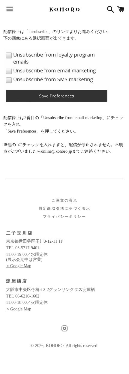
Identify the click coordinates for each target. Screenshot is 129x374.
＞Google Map (18, 266)
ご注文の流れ (64, 200)
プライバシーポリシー (64, 216)
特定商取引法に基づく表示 (65, 208)
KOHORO (55, 345)
